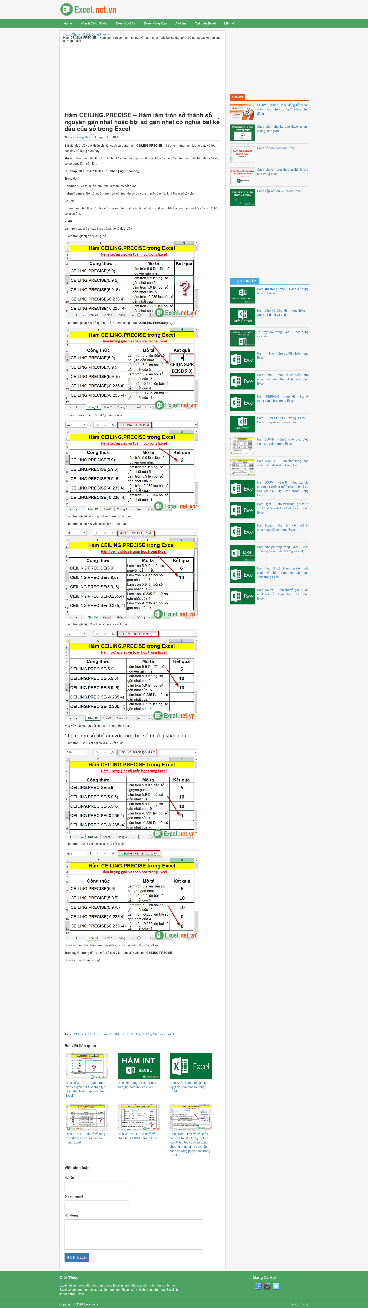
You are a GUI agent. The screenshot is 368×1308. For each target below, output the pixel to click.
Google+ (267, 1286)
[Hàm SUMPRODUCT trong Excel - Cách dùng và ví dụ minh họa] (243, 423)
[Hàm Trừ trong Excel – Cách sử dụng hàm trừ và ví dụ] (243, 294)
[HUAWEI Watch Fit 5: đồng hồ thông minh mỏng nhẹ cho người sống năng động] (243, 111)
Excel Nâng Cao (155, 23)
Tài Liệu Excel (205, 23)
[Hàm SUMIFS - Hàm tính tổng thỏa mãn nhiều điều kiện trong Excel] (243, 466)
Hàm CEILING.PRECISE (117, 1034)
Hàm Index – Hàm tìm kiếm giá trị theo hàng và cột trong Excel (283, 527)
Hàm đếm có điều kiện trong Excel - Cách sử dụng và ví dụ (283, 312)
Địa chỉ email (74, 1196)
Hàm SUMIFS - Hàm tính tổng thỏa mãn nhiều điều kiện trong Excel (283, 463)
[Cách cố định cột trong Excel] (243, 154)
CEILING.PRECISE (86, 1034)
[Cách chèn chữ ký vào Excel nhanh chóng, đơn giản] (243, 132)
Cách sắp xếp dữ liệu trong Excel (279, 191)
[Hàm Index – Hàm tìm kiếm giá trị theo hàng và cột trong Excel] (243, 531)
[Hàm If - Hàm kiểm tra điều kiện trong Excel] (243, 359)
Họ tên (69, 1177)
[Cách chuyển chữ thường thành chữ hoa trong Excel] (243, 175)
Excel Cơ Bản (125, 23)
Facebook (258, 1286)
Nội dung (71, 1215)
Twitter (276, 1286)
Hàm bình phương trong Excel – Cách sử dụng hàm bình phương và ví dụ (283, 549)
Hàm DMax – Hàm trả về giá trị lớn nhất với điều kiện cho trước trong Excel (283, 594)
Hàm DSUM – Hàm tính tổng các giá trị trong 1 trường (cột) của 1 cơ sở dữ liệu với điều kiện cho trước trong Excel (283, 488)
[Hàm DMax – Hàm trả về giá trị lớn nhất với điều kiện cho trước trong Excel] (243, 595)
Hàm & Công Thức (93, 23)
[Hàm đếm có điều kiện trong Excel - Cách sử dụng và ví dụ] (243, 316)
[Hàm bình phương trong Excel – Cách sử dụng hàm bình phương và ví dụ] (243, 552)
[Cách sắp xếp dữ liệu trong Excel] (243, 197)
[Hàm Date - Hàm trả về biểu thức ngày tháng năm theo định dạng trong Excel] (243, 380)
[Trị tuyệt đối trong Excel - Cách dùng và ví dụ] (243, 337)
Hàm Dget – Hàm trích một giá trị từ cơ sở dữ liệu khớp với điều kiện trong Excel (283, 508)
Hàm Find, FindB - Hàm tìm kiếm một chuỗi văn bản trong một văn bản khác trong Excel (283, 572)
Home (68, 23)
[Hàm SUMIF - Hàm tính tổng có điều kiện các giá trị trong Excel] (243, 445)
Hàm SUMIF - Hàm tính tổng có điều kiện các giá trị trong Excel (283, 441)
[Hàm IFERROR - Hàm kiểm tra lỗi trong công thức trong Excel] (243, 402)
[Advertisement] (142, 76)
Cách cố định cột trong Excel (276, 148)
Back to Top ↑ (299, 1304)
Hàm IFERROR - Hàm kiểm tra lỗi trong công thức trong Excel (283, 398)
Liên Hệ (229, 23)
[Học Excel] (100, 9)
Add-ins (181, 23)
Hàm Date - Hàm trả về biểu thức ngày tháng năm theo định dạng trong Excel (283, 379)
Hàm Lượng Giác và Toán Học (156, 1034)
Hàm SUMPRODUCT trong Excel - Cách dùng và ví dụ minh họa (283, 420)
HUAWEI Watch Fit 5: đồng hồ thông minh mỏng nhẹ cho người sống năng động (283, 109)
